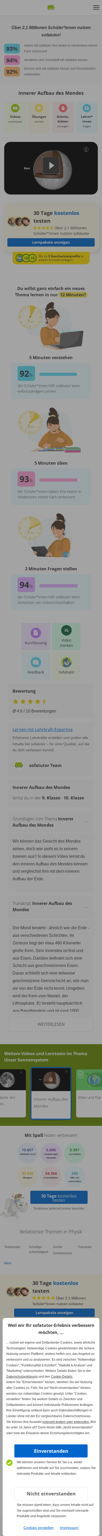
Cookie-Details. (62, 1376)
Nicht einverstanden (51, 1493)
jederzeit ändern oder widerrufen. (66, 1422)
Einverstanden (51, 1451)
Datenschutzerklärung (22, 1376)
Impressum (69, 1528)
